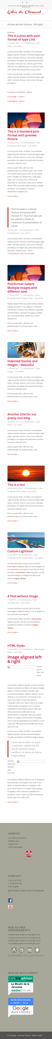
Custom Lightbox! (20, 551)
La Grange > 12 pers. (16, 96)
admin (19, 46)
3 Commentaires (27, 368)
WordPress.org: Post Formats (22, 253)
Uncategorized (13, 233)
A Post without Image (22, 596)
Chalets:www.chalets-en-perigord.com (24, 934)
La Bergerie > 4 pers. (16, 101)
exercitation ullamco (15, 566)
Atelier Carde (37, 1035)
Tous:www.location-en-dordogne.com (24, 943)
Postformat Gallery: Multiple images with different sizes (22, 287)
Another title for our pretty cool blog (21, 416)
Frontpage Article (14, 146)
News (9, 46)
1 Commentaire (27, 295)
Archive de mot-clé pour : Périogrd (25, 24)
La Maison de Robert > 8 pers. (19, 92)
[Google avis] (20, 1017)
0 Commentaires (27, 43)
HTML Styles (16, 646)
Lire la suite (13, 196)
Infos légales (13, 886)
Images (25, 298)
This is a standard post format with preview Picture (23, 135)
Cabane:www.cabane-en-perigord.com (24, 940)
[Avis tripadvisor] (20, 995)
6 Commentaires (26, 230)
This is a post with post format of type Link (23, 37)
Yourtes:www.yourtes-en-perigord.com (24, 937)
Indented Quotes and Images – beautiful (22, 363)
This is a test (16, 485)
